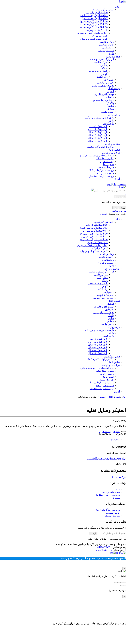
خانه (124, 396)
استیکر (102, 396)
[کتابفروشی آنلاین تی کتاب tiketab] (122, 1)
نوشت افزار (114, 396)
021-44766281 (104, 547)
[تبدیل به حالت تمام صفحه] (121, 582)
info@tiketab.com (104, 550)
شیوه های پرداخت (111, 492)
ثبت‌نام (103, 213)
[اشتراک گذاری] (118, 582)
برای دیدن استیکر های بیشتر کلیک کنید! (106, 458)
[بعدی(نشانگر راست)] (121, 585)
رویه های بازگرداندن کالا (108, 510)
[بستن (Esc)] (115, 582)
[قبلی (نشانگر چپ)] (125, 585)
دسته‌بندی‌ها (120, 184)
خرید (117, 489)
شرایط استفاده (112, 515)
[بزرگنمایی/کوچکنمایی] (125, 582)
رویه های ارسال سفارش (107, 495)
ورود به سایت (119, 210)
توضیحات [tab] (115, 439)
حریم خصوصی (112, 512)
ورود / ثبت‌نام (119, 208)
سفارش (116, 498)
